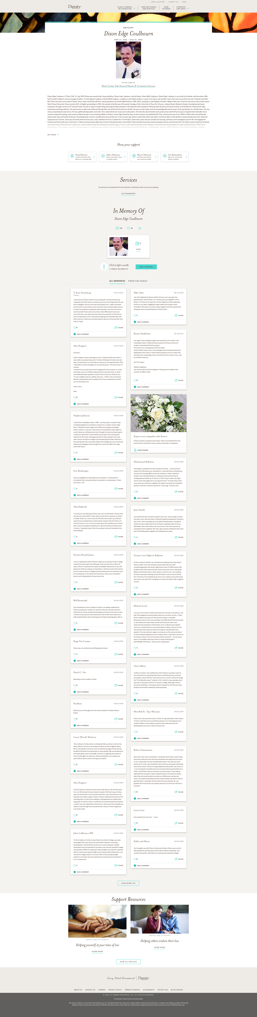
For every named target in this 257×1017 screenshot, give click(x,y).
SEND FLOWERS (143, 450)
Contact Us (173, 2)
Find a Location (158, 2)
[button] (126, 8)
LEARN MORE (97, 951)
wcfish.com (166, 130)
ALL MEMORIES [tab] (117, 281)
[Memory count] (117, 228)
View (138, 249)
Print (184, 2)
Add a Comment (83, 334)
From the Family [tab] (138, 281)
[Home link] (74, 7)
